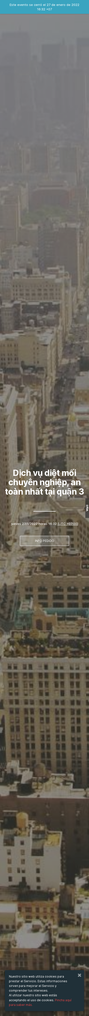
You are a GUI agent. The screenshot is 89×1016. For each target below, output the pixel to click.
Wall (87, 508)
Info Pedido (44, 541)
